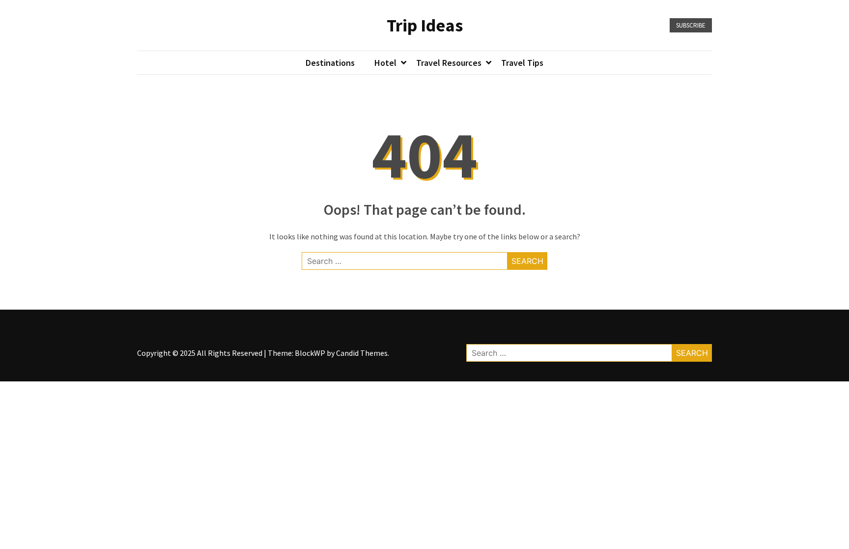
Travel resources (448, 62)
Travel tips (522, 62)
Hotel (385, 62)
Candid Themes (362, 353)
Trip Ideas (425, 25)
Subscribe (691, 25)
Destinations (330, 62)
